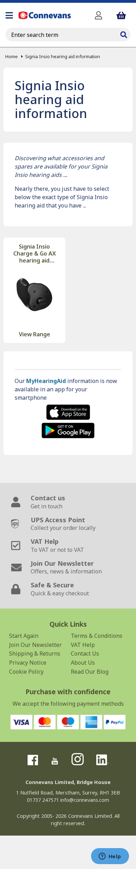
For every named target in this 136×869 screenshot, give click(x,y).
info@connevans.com (84, 800)
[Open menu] (9, 15)
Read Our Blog (89, 671)
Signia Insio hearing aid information (62, 56)
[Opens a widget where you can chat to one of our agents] (110, 857)
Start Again (23, 636)
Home (11, 56)
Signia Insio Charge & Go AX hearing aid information (34, 253)
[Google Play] (68, 430)
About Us (83, 662)
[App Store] (68, 412)
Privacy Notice (27, 662)
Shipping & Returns (34, 653)
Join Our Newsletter (35, 645)
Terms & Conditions (96, 636)
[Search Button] (123, 34)
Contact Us (85, 653)
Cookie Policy (26, 671)
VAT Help (83, 645)
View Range (34, 334)
